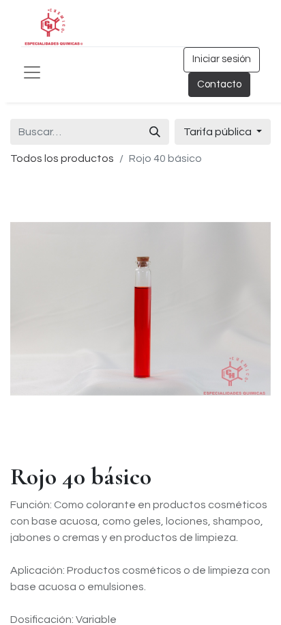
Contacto (219, 84)
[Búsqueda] (154, 132)
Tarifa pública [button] (218, 131)
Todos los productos (62, 158)
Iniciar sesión (221, 59)
